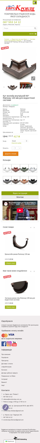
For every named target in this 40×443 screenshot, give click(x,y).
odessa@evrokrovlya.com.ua (12, 399)
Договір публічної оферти (9, 373)
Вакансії (4, 382)
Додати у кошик (10, 154)
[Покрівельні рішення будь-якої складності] (20, 8)
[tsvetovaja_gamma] (26, 85)
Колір (4, 141)
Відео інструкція (20, 193)
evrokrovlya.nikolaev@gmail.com (13, 410)
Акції (2, 385)
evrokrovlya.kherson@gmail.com (13, 420)
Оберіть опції (10, 263)
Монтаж (20, 197)
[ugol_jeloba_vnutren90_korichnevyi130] (12, 86)
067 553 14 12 (12, 22)
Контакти (4, 370)
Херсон (7, 415)
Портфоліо (4, 357)
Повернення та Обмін (8, 376)
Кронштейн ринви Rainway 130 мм (17, 254)
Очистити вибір (16, 143)
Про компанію (5, 354)
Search (35, 28)
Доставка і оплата (7, 363)
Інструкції (4, 379)
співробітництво (6, 367)
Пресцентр (4, 360)
